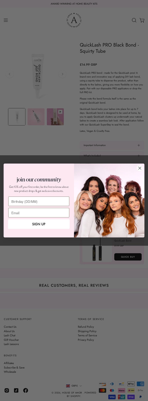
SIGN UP (38, 224)
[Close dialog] (140, 168)
